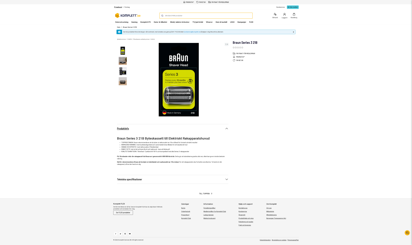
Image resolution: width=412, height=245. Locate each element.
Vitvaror (209, 22)
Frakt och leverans (245, 225)
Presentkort (185, 215)
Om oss (269, 208)
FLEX (251, 22)
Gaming (134, 22)
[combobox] (206, 16)
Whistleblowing (271, 215)
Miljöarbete (270, 211)
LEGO (232, 22)
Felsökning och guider (246, 222)
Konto (183, 208)
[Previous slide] (131, 80)
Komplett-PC (145, 22)
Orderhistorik (185, 211)
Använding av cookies (279, 240)
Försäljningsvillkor (209, 208)
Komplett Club (186, 218)
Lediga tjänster (209, 215)
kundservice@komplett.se (192, 32)
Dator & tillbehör (160, 22)
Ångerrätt (242, 215)
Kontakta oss (243, 208)
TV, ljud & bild (197, 22)
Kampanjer (242, 22)
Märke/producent (209, 218)
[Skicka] (162, 15)
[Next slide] (226, 80)
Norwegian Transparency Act (276, 218)
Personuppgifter (293, 240)
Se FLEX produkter (123, 213)
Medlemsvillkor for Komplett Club (215, 211)
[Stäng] (293, 32)
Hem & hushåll (221, 22)
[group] (178, 80)
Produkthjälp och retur (246, 218)
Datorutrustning (121, 22)
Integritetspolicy (265, 240)
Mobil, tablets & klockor (179, 22)
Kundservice (243, 211)
